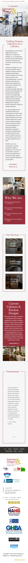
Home (5, 449)
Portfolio (22, 449)
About (10, 449)
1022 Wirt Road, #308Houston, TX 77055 (10, 492)
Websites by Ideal (19, 560)
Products (15, 449)
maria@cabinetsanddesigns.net (13, 490)
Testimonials (8, 451)
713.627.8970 (14, 6)
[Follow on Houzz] (18, 502)
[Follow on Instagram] (15, 502)
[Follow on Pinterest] (12, 502)
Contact (20, 451)
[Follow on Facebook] (9, 502)
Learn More (13, 343)
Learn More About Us (13, 165)
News (15, 451)
